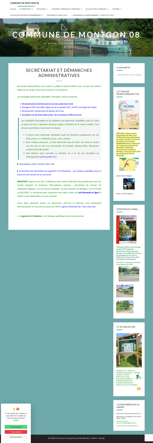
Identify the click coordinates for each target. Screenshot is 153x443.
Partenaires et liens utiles (57, 15)
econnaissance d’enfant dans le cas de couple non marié (48, 103)
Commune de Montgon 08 (24, 2)
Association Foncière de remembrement (25, 15)
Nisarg (101, 438)
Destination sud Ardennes (126, 259)
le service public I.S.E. (47, 156)
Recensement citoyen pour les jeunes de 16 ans (43, 111)
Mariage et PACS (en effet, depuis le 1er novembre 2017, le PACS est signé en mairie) (59, 107)
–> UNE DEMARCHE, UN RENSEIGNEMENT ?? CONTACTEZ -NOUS (92, 15)
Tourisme (116, 9)
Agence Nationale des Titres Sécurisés (78, 206)
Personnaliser (16, 437)
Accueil (13, 9)
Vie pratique (41, 9)
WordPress (84, 438)
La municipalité (25, 9)
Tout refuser (16, 432)
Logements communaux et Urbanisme (65, 9)
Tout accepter (16, 427)
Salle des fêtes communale (96, 9)
